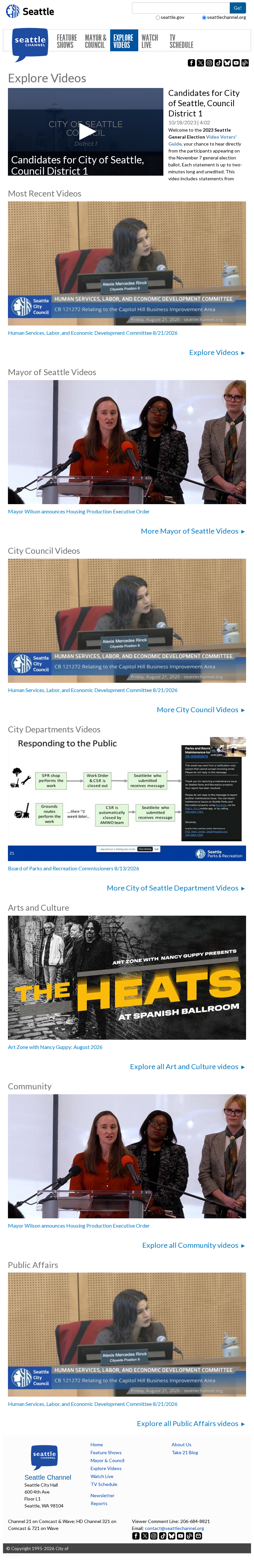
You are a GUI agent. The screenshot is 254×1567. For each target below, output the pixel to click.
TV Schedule (181, 41)
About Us (181, 1444)
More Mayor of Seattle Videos (189, 530)
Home (97, 1444)
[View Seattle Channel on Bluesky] (172, 1535)
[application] (85, 131)
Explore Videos (123, 41)
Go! (238, 8)
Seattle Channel (47, 1477)
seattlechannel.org (226, 17)
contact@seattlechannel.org (174, 1528)
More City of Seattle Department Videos (172, 887)
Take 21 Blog (185, 1452)
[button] (86, 131)
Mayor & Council (95, 41)
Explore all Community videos (190, 1245)
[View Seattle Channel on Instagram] (154, 1535)
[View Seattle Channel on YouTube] (181, 1535)
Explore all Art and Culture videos (184, 1066)
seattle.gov (172, 17)
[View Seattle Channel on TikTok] (163, 1535)
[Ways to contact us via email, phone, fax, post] (198, 1535)
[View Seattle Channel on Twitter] (145, 1535)
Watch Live (150, 41)
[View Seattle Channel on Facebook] (136, 1535)
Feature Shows (67, 41)
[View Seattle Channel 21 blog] (190, 1535)
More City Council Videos (197, 709)
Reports (99, 1503)
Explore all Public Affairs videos (187, 1423)
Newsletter (102, 1495)
